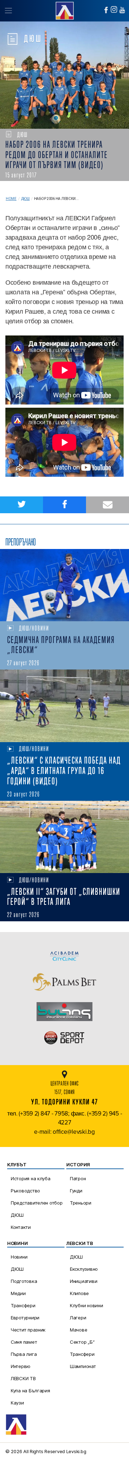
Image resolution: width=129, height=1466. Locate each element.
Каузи (17, 1403)
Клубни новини (86, 1305)
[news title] (64, 585)
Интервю (20, 1366)
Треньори (80, 1203)
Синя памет (24, 1342)
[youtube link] (122, 10)
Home (11, 199)
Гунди (76, 1190)
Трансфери (23, 1305)
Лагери (78, 1317)
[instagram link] (114, 9)
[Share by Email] (107, 504)
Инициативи (83, 1281)
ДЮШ (25, 199)
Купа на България (30, 1390)
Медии (18, 1293)
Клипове (79, 1293)
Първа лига (24, 1354)
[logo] (64, 10)
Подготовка (24, 1281)
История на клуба (31, 1178)
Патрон (78, 1178)
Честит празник (28, 1330)
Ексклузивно (84, 1269)
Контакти (21, 1227)
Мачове (78, 1330)
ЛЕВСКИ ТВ (23, 1378)
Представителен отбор (37, 1203)
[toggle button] (8, 11)
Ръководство (25, 1190)
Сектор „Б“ (82, 1342)
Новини (19, 1257)
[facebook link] (106, 10)
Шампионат (83, 1366)
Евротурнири (25, 1317)
